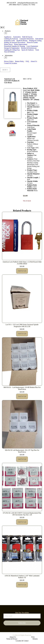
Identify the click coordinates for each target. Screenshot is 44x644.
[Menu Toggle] (2, 27)
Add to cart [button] (22, 271)
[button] (12, 139)
